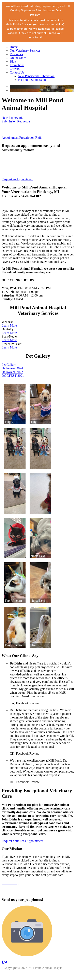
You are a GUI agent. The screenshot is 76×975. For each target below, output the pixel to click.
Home (14, 47)
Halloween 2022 (12, 372)
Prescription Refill (31, 137)
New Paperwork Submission (36, 76)
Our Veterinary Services (25, 50)
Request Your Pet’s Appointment (22, 841)
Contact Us (17, 72)
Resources (16, 54)
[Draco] (40, 627)
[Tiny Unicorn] (15, 582)
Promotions (17, 65)
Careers (14, 68)
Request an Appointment (17, 179)
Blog (13, 61)
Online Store (18, 58)
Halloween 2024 (12, 368)
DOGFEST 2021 (13, 375)
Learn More (9, 325)
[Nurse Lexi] (40, 538)
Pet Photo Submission (32, 79)
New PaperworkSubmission (12, 119)
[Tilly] (15, 404)
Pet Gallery (9, 364)
